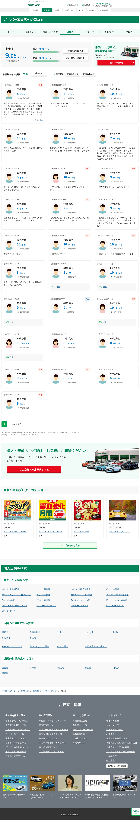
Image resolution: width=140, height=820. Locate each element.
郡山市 (60, 632)
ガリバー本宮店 (8, 611)
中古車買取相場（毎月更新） (52, 743)
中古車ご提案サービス (15, 725)
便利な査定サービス (48, 738)
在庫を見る (30, 32)
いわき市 (89, 632)
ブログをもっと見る (70, 545)
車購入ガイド (69, 10)
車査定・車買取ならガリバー (52, 721)
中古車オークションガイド (51, 751)
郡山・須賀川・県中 (39, 646)
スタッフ (89, 32)
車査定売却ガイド (47, 725)
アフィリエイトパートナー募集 (120, 751)
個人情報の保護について (117, 738)
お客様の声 (111, 756)
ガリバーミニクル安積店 (81, 595)
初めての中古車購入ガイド (17, 729)
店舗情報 (109, 32)
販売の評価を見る (76, 51)
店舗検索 (25, 691)
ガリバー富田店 (43, 600)
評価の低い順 (88, 74)
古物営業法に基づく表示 (117, 747)
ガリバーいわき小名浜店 (116, 600)
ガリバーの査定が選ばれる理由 (53, 729)
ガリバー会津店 (112, 589)
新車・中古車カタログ (83, 729)
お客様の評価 (104, 10)
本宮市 (33, 638)
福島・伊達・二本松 (12, 646)
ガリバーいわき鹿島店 (46, 605)
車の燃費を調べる (81, 734)
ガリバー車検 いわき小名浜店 (14, 605)
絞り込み (39, 73)
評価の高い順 (72, 74)
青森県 (5, 668)
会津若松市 (35, 632)
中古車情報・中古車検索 (16, 721)
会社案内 (110, 760)
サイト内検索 (112, 721)
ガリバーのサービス (14, 734)
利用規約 (110, 734)
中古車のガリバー (9, 691)
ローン (81, 10)
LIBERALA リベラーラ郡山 (117, 595)
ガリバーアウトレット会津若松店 (16, 595)
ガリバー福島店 (43, 589)
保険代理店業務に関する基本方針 (121, 743)
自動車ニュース (80, 725)
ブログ (129, 32)
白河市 (116, 632)
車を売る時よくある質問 (50, 734)
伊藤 (58, 287)
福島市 (5, 632)
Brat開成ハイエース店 (80, 600)
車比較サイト (79, 743)
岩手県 (33, 668)
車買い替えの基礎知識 (15, 751)
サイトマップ (112, 725)
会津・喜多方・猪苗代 (96, 646)
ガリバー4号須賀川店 (115, 605)
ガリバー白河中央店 (79, 605)
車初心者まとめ (80, 721)
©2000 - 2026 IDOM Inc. (70, 815)
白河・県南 (62, 646)
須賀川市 (6, 638)
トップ (11, 32)
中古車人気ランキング (15, 738)
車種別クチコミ (80, 738)
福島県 (5, 673)
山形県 (116, 668)
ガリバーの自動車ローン (16, 747)
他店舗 (136, 811)
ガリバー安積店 (43, 595)
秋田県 (88, 668)
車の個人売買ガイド (48, 747)
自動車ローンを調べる (15, 743)
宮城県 (60, 668)
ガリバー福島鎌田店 (10, 589)
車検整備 (91, 10)
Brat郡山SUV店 (8, 600)
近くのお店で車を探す (15, 756)
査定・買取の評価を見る (75, 58)
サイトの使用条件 (114, 729)
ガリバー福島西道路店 (80, 589)
